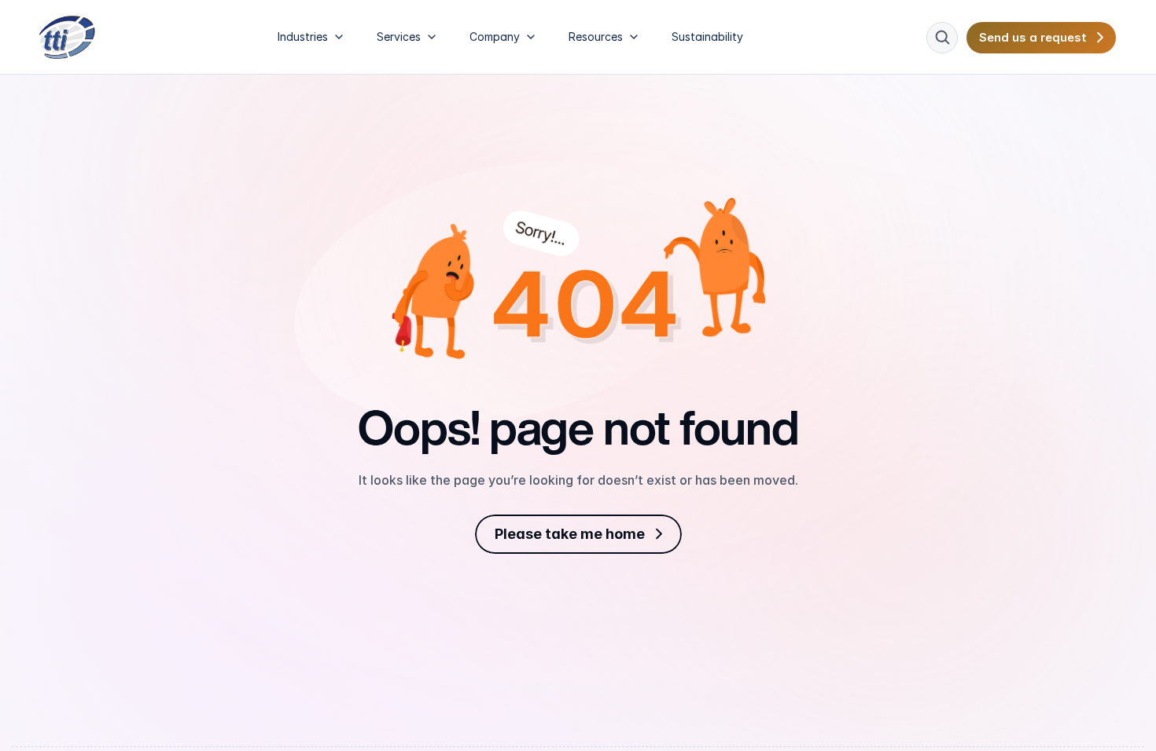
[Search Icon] (942, 37)
